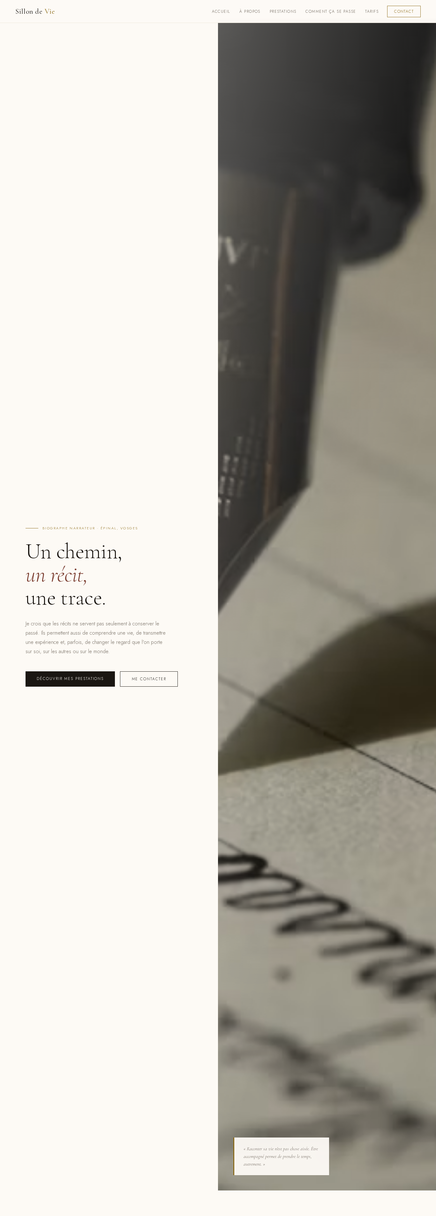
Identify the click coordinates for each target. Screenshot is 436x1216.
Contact (404, 11)
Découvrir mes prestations (70, 679)
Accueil (221, 11)
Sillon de (35, 11)
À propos (249, 11)
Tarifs (372, 11)
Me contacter (149, 679)
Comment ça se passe (330, 11)
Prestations (283, 11)
